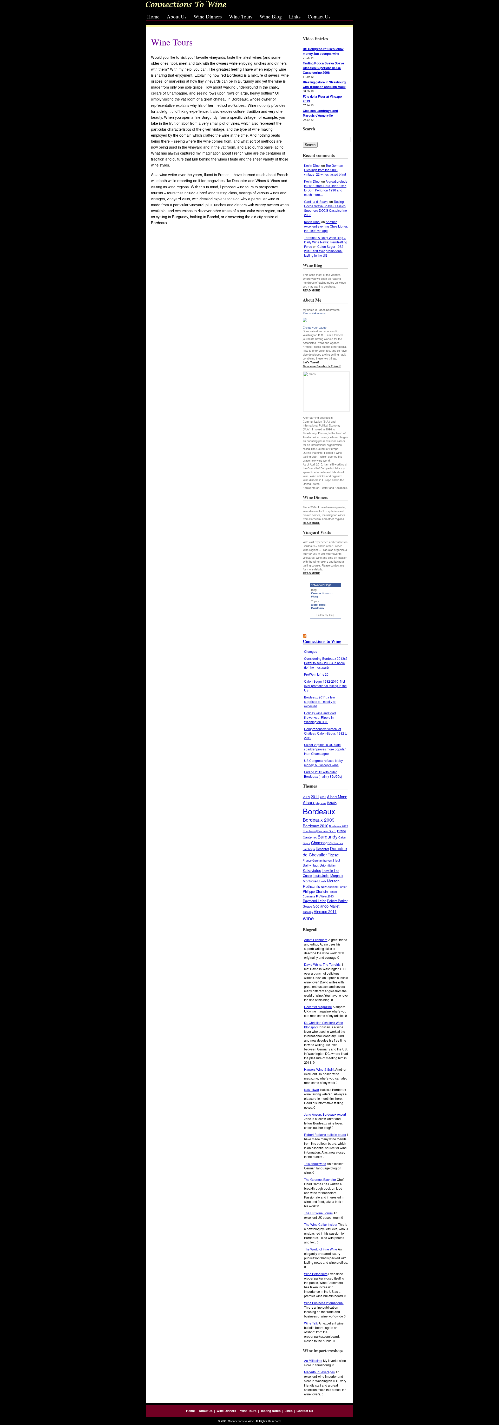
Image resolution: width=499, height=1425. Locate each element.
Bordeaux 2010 (315, 825)
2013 (323, 797)
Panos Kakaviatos (314, 313)
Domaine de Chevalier (325, 851)
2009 (306, 796)
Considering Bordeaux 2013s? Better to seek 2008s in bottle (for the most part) (325, 662)
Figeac (333, 854)
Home (153, 16)
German (317, 860)
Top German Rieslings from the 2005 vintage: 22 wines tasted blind (325, 169)
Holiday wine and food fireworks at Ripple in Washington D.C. (320, 717)
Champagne (321, 842)
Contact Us (319, 16)
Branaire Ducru (326, 831)
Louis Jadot (321, 875)
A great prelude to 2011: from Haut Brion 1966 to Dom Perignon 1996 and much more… (325, 188)
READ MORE (311, 290)
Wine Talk (311, 1323)
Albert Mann (337, 796)
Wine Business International (324, 1303)
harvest (327, 860)
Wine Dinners (208, 16)
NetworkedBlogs (321, 585)
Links (294, 16)
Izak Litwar (311, 1089)
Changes (310, 651)
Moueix (321, 881)
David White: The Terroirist (322, 964)
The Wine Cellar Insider (320, 1224)
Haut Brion (319, 865)
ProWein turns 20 (316, 674)
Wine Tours (240, 16)
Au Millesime (313, 1360)
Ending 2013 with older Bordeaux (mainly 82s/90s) (323, 774)
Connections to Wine (322, 641)
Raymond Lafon (314, 900)
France (307, 860)
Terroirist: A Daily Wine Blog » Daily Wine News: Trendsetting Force (325, 242)
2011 (315, 796)
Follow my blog (325, 615)
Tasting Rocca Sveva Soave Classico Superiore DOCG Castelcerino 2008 (325, 208)
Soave (307, 906)
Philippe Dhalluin (315, 891)
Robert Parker (337, 900)
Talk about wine (315, 1163)
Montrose (310, 880)
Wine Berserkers (315, 1273)
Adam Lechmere (315, 939)
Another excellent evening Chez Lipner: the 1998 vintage (326, 226)
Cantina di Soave (316, 201)
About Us (176, 16)
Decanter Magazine (318, 1006)
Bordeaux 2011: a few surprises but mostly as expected (320, 701)
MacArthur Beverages (319, 1372)
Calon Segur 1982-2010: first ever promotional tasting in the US (324, 250)
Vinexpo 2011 (325, 911)
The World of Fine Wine (320, 1249)
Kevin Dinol (312, 165)
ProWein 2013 (325, 896)
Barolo (332, 802)
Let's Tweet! (311, 362)
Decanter (322, 848)
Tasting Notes (270, 1410)
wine (314, 604)
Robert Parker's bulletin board (325, 1134)
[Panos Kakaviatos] (325, 320)
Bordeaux (317, 608)
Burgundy (328, 836)
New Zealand (329, 887)
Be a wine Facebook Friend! (322, 366)
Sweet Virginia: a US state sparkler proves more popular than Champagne (325, 749)
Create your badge (314, 327)
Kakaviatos (312, 870)
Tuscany (308, 912)
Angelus (321, 803)
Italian (332, 865)
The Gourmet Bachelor (320, 1179)
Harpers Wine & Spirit (319, 1069)
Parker (342, 887)
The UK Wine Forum (318, 1213)
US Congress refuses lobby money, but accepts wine (323, 762)
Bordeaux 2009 (318, 819)
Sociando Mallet (326, 906)
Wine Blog (271, 16)
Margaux (336, 875)
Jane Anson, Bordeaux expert (325, 1114)
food (322, 604)
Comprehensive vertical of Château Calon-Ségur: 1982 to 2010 (325, 733)
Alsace (309, 802)
